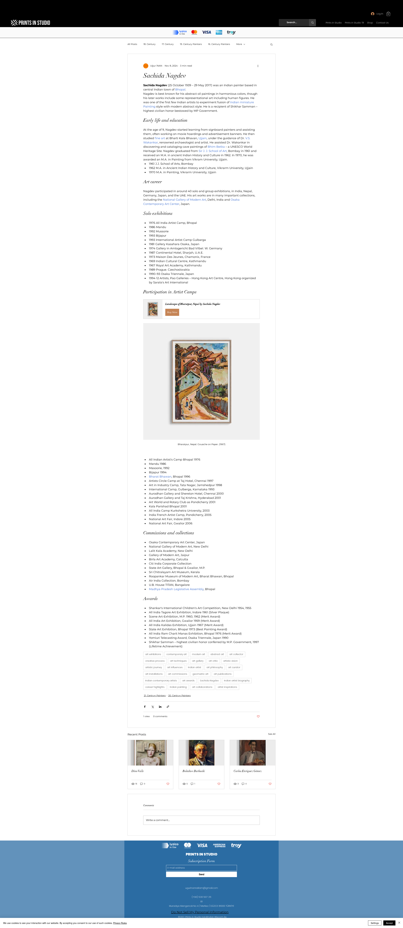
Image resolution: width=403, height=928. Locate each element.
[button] (388, 14)
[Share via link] (167, 706)
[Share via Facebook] (144, 706)
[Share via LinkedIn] (160, 706)
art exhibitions (153, 654)
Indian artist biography (237, 680)
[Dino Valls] (150, 753)
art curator (234, 667)
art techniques (178, 660)
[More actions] (258, 66)
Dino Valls (137, 771)
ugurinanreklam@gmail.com (201, 888)
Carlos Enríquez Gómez (248, 771)
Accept (389, 923)
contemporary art (176, 654)
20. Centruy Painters (179, 695)
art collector (236, 654)
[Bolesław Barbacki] (201, 753)
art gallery (197, 660)
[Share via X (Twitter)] (152, 706)
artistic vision (230, 660)
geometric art (200, 674)
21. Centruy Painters (155, 695)
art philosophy (215, 667)
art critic (213, 660)
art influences (175, 667)
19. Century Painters (191, 44)
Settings (375, 923)
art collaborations (202, 687)
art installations (154, 674)
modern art (198, 654)
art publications (223, 674)
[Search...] (312, 22)
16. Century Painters (219, 44)
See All (271, 734)
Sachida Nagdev (209, 680)
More (239, 44)
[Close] (399, 922)
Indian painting (178, 687)
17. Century (168, 44)
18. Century (149, 44)
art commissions (177, 674)
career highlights (155, 687)
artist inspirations (227, 687)
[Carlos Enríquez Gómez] (252, 753)
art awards (188, 680)
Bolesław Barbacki (194, 771)
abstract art (217, 654)
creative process (155, 660)
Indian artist (194, 667)
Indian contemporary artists (161, 680)
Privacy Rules (120, 923)
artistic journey (153, 667)
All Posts (132, 44)
